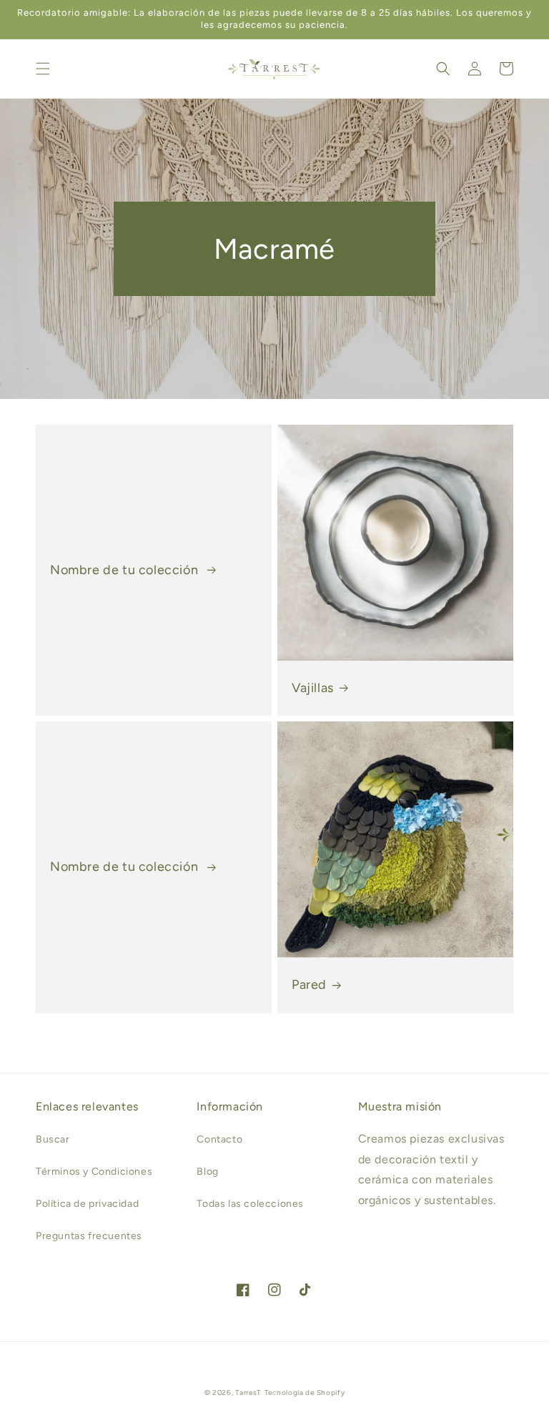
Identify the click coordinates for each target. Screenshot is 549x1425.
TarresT (248, 1392)
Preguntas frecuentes (89, 1236)
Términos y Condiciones (94, 1171)
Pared (309, 984)
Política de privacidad (87, 1204)
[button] (43, 68)
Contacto (219, 1139)
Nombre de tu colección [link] (126, 570)
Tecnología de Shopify (304, 1392)
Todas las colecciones (250, 1204)
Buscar (53, 1139)
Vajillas (313, 688)
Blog (207, 1171)
